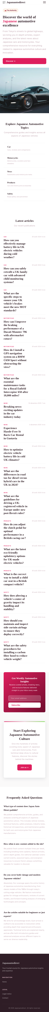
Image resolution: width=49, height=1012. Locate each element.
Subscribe (16, 705)
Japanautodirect (13, 2)
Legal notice (6, 994)
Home (4, 982)
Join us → (25, 767)
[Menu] (44, 2)
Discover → (10, 61)
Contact (5, 998)
